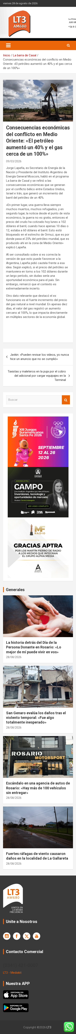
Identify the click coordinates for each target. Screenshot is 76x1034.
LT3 (49, 1027)
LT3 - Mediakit (12, 972)
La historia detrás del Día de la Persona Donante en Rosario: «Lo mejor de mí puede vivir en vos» (33, 647)
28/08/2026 (13, 657)
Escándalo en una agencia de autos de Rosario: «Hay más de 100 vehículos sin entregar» (38, 788)
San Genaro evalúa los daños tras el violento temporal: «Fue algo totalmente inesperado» (36, 718)
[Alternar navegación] (8, 45)
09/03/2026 (13, 161)
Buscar (66, 399)
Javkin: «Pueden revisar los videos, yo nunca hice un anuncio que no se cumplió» (39, 357)
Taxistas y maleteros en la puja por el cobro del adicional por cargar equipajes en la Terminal (37, 376)
